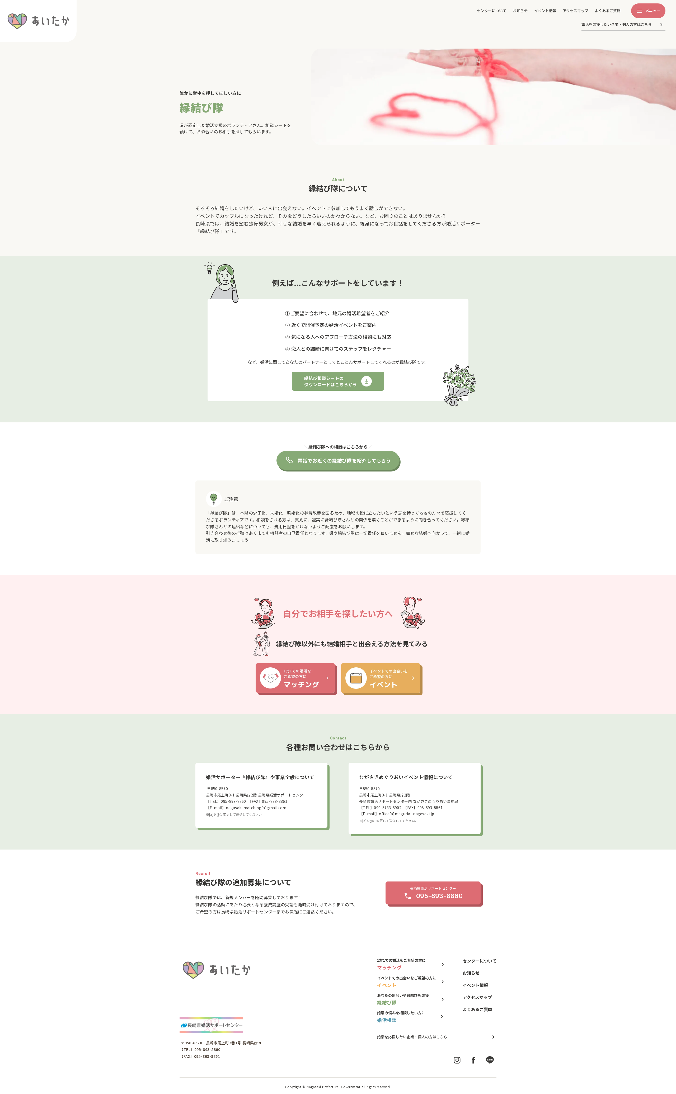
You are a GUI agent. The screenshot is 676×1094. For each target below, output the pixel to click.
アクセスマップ (575, 10)
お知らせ (520, 10)
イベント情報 (545, 10)
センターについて (491, 10)
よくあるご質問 (608, 10)
